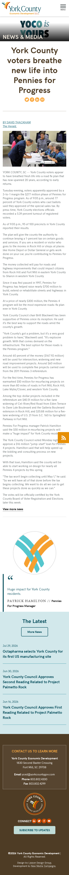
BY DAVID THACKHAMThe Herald (17, 124)
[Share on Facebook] (32, 99)
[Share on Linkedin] (37, 99)
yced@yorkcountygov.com (38, 774)
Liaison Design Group (40, 862)
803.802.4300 (38, 779)
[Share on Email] (42, 99)
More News (34, 632)
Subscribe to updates (34, 830)
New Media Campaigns (43, 866)
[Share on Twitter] (27, 99)
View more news (13, 509)
